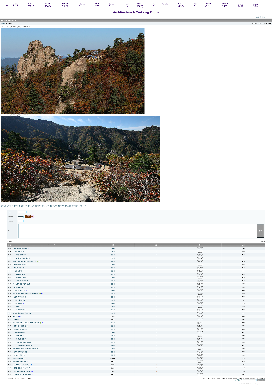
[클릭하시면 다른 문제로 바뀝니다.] (29, 216)
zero (259, 383)
